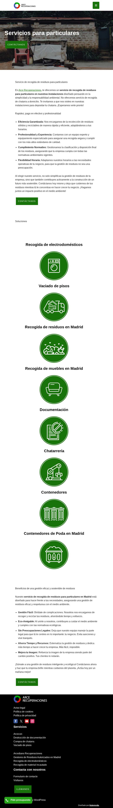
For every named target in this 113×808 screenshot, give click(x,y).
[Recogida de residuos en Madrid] (54, 349)
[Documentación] (54, 431)
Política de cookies (23, 711)
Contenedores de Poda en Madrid (54, 533)
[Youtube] (27, 721)
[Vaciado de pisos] (54, 307)
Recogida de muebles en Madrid (54, 368)
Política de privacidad (25, 715)
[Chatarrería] (54, 473)
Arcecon (18, 734)
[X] (21, 721)
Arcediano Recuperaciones (28, 753)
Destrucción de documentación (30, 737)
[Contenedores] (54, 514)
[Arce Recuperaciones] (25, 5)
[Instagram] (32, 721)
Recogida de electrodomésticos (54, 244)
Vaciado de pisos (54, 286)
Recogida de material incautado (30, 765)
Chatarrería (54, 451)
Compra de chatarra (24, 741)
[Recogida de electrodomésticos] (54, 266)
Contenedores (54, 492)
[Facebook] (16, 721)
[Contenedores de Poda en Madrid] (54, 555)
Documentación (54, 409)
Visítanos (18, 780)
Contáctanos (16, 45)
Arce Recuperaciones (30, 90)
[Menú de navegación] (96, 5)
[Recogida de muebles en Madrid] (54, 390)
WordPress (40, 800)
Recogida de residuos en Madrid (54, 327)
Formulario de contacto (26, 776)
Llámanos (22, 789)
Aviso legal (19, 708)
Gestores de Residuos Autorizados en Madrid (37, 757)
